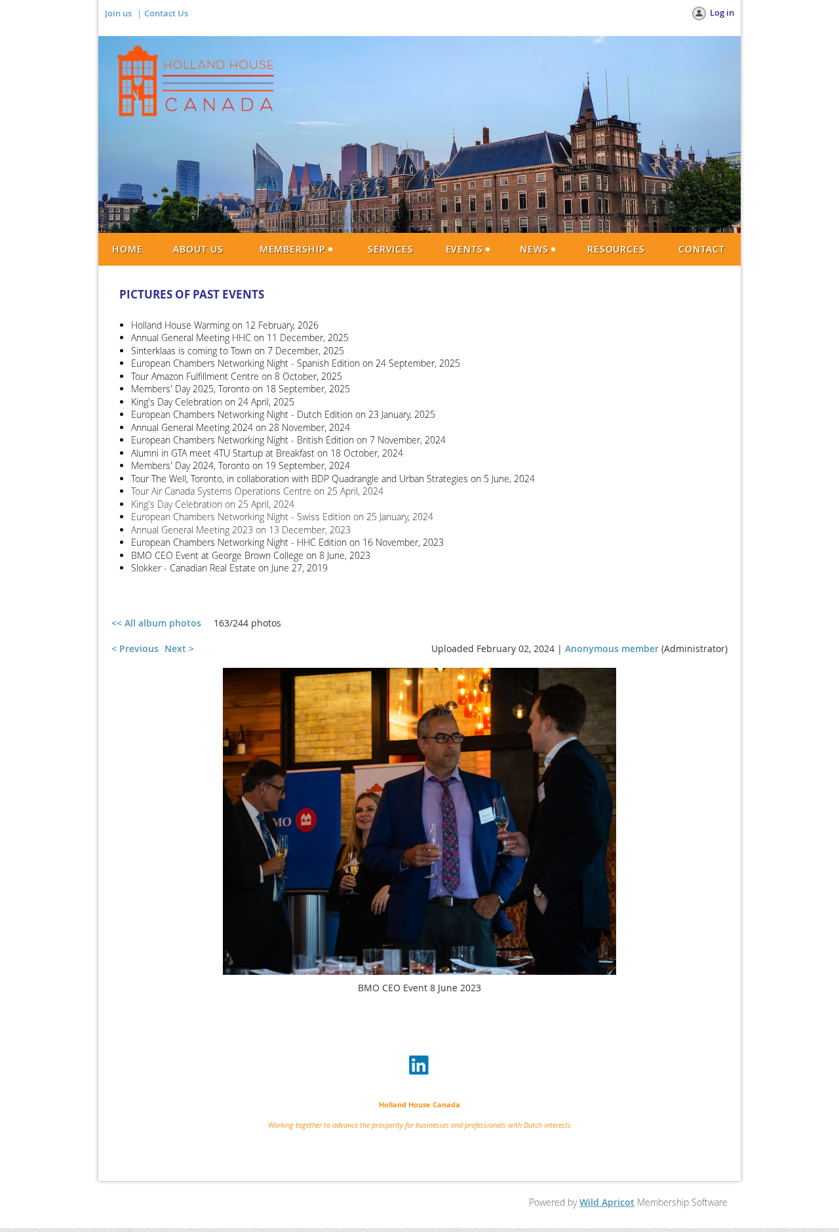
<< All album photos (156, 623)
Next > (179, 648)
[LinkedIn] (419, 1066)
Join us (118, 13)
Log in (722, 12)
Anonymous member (612, 648)
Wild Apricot (606, 1202)
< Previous (135, 648)
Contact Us (166, 13)
